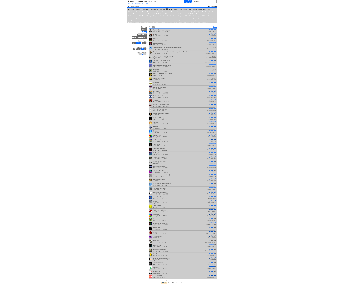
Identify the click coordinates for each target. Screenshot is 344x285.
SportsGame (210, 20)
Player (198, 18)
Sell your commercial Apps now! (138, 3)
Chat (153, 14)
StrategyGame (138, 22)
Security (190, 20)
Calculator (135, 14)
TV (167, 22)
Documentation (154, 9)
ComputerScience (164, 14)
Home (132, 1)
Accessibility (145, 11)
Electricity (130, 16)
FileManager (149, 16)
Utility (204, 9)
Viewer (180, 22)
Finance (175, 16)
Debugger (198, 14)
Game (169, 9)
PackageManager (183, 18)
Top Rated (142, 35)
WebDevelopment (195, 22)
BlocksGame (205, 11)
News (172, 18)
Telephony (146, 22)
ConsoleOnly (174, 14)
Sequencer (196, 20)
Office (190, 9)
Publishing (135, 20)
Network (185, 9)
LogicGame (150, 18)
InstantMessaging (196, 16)
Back (215, 27)
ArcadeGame (170, 11)
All (129, 9)
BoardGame (212, 11)
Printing (211, 18)
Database (192, 14)
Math (155, 18)
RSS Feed (211, 7)
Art (182, 11)
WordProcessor (205, 22)
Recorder (153, 20)
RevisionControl (170, 20)
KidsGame (130, 18)
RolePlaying (178, 20)
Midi (159, 18)
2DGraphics (130, 11)
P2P (176, 18)
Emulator (141, 16)
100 (142, 49)
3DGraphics (138, 11)
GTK (181, 9)
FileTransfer (168, 16)
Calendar (142, 14)
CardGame (148, 14)
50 (139, 49)
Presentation (204, 18)
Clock (157, 14)
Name (144, 29)
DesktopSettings (207, 14)
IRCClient (204, 16)
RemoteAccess (161, 20)
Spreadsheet (131, 22)
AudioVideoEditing (195, 11)
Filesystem (155, 16)
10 (134, 49)
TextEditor (162, 22)
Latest (143, 32)
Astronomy (187, 11)
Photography (192, 18)
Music (168, 18)
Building (130, 14)
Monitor (163, 18)
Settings (195, 9)
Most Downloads (139, 37)
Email (135, 16)
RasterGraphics (146, 20)
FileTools (162, 16)
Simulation (203, 20)
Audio (132, 9)
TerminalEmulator (154, 22)
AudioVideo (138, 9)
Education (162, 9)
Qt (140, 20)
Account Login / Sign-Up (146, 1)
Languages (137, 18)
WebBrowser (186, 22)
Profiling (130, 20)
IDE (190, 16)
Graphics (176, 9)
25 (136, 49)
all (145, 49)
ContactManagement (183, 14)
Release (139, 43)
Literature (143, 18)
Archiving (178, 11)
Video (208, 9)
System (200, 9)
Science (185, 20)
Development (146, 9)
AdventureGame (161, 11)
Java (209, 16)
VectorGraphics (173, 22)
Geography (181, 16)
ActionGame (153, 11)
